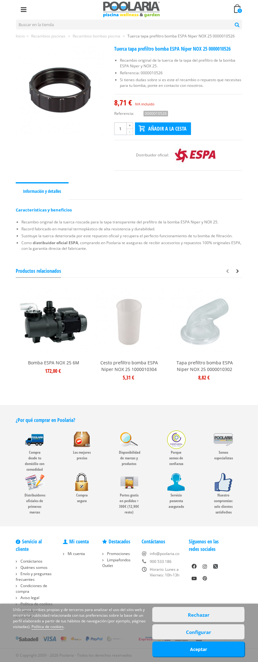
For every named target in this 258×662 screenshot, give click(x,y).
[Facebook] (194, 566)
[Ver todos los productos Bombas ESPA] (195, 155)
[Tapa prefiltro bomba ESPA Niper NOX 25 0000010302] (204, 321)
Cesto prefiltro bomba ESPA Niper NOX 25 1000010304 (129, 366)
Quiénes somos (34, 567)
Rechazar (199, 615)
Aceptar (198, 649)
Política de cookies (47, 626)
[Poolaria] (131, 9)
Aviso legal (29, 597)
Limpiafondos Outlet (116, 562)
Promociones (118, 553)
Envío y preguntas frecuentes (34, 576)
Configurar (198, 632)
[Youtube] (194, 578)
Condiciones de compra (31, 588)
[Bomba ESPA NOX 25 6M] (53, 321)
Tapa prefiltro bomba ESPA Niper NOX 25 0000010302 (205, 366)
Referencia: (124, 113)
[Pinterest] (204, 578)
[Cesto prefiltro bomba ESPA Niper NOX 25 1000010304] (129, 321)
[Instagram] (204, 566)
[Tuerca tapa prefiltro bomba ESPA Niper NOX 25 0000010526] (60, 90)
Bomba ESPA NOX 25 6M (53, 363)
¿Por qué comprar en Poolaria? (45, 420)
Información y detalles (42, 191)
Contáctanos (31, 561)
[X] (215, 566)
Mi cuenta (76, 553)
